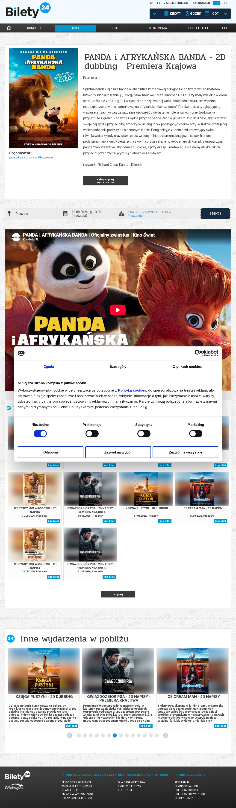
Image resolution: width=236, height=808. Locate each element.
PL (216, 3)
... (224, 27)
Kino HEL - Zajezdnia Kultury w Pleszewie (149, 214)
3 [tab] (91, 735)
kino (75, 28)
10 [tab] (133, 735)
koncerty (34, 28)
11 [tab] (139, 735)
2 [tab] (85, 735)
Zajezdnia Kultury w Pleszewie (31, 157)
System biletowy (129, 786)
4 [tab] (97, 735)
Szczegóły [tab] (118, 367)
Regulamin (181, 782)
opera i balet (198, 28)
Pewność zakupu (186, 786)
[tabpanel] (44, 689)
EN (225, 3)
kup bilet (53, 465)
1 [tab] (79, 735)
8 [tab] (121, 735)
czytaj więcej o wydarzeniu (105, 181)
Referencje (125, 790)
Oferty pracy (183, 797)
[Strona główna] (28, 17)
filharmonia (157, 28)
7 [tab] (115, 735)
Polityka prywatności (189, 794)
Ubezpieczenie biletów (77, 797)
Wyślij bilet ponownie (77, 786)
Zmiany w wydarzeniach (78, 794)
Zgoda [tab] (49, 367)
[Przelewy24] (14, 790)
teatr (116, 28)
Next (165, 735)
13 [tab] (151, 735)
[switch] (92, 433)
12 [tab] (145, 735)
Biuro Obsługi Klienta (76, 782)
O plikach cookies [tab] (187, 367)
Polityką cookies (132, 390)
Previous (69, 735)
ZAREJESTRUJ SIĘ (176, 3)
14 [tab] (157, 735)
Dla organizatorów (131, 782)
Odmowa (50, 452)
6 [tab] (109, 735)
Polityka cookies (186, 790)
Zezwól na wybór (118, 452)
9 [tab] (127, 735)
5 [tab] (103, 735)
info (215, 213)
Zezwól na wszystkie (185, 452)
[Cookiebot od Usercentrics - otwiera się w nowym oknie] (198, 353)
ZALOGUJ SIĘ (201, 3)
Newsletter (70, 790)
